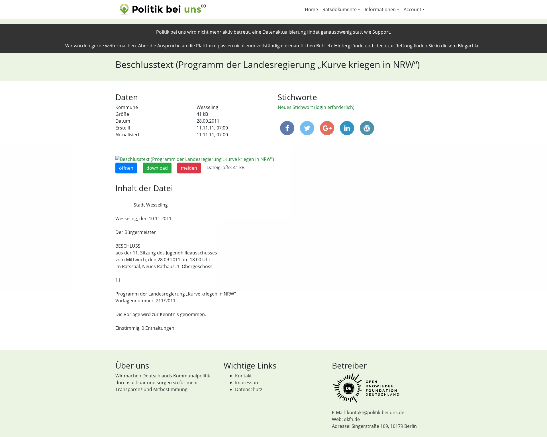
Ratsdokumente (340, 9)
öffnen (126, 168)
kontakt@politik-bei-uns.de (375, 412)
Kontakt (243, 376)
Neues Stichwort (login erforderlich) (316, 107)
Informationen (380, 9)
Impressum (247, 382)
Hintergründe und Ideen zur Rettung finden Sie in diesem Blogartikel (407, 46)
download (157, 168)
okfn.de (352, 419)
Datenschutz (248, 389)
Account (412, 9)
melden (189, 168)
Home (311, 9)
